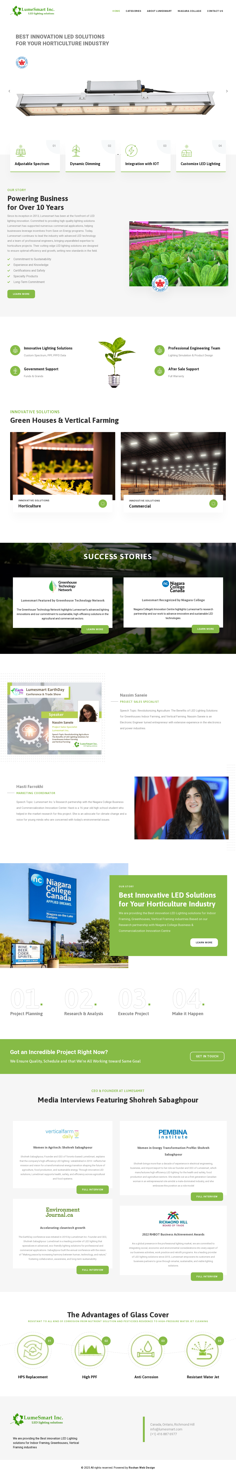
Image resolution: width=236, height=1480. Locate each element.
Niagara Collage (189, 11)
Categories (133, 11)
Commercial (140, 506)
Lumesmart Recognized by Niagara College (173, 600)
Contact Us (215, 11)
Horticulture (29, 506)
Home (116, 11)
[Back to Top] (228, 1474)
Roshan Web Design (142, 1467)
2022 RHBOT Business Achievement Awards (173, 1234)
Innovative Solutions (33, 500)
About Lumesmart (159, 11)
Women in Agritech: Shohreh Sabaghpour (62, 1147)
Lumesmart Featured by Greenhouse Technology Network (63, 600)
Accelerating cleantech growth (62, 1228)
